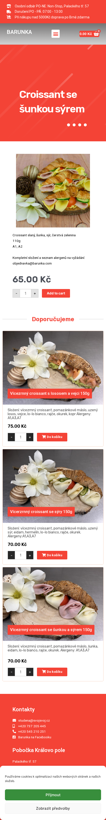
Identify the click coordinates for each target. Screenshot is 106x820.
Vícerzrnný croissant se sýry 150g (41, 511)
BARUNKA (19, 32)
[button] (56, 34)
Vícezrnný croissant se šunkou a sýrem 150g (51, 629)
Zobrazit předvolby (53, 808)
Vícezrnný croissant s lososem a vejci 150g (49, 393)
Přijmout (53, 795)
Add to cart (56, 293)
